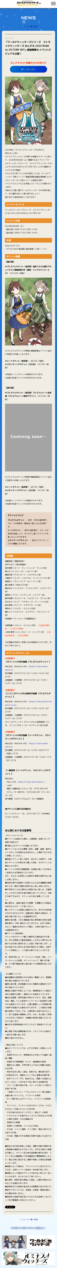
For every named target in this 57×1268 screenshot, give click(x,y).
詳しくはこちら (28, 69)
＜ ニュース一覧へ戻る (28, 26)
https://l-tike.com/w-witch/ (30, 782)
